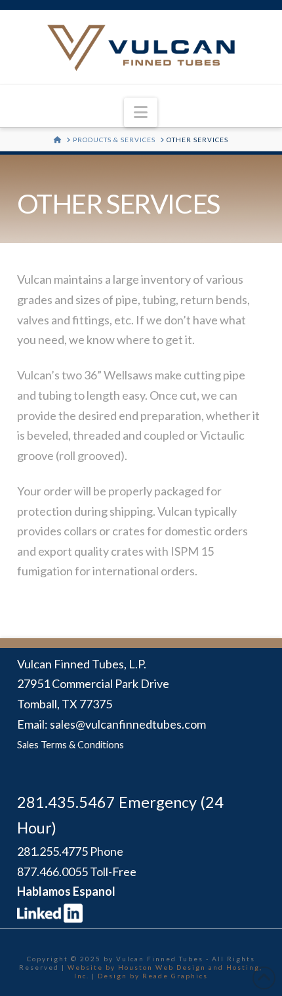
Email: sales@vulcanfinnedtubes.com (111, 724)
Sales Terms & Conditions (70, 744)
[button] (140, 113)
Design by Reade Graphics (153, 976)
